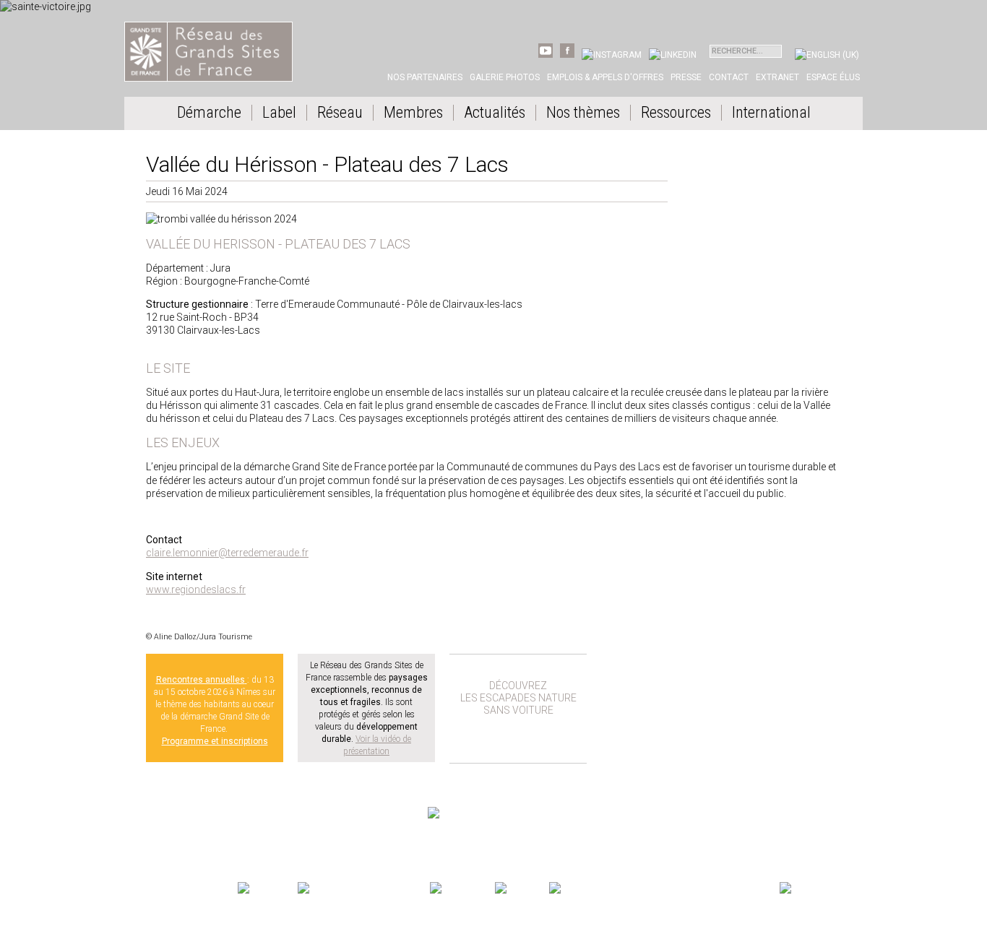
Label (279, 113)
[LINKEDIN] (673, 55)
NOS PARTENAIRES (814, 874)
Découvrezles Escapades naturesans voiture (518, 698)
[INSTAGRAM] (612, 55)
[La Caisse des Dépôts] (663, 889)
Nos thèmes (583, 113)
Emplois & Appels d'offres (605, 77)
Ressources (676, 113)
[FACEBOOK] (567, 55)
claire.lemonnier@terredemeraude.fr (227, 552)
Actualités (494, 113)
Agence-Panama (215, 839)
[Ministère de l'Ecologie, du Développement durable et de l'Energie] (266, 889)
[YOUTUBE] (545, 55)
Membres (413, 113)
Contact (729, 77)
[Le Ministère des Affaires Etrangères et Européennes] (520, 889)
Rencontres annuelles (200, 680)
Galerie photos (505, 77)
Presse (686, 77)
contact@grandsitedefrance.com (200, 825)
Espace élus (833, 77)
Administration (271, 839)
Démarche (209, 113)
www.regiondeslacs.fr (196, 589)
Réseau (340, 113)
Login (310, 839)
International (771, 113)
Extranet (777, 77)
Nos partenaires (424, 77)
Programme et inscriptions (215, 741)
